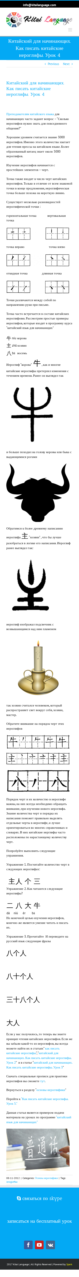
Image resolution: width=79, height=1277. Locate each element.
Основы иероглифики (46, 1178)
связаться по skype (41, 1198)
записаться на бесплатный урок (39, 1221)
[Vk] (50, 1245)
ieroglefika (11, 1181)
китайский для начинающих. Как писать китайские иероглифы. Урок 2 (38, 1057)
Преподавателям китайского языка (30, 114)
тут (42, 1081)
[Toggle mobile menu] (70, 30)
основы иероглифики (50, 1090)
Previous (53, 64)
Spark (69, 1264)
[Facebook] (28, 1245)
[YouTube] (39, 1245)
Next (66, 64)
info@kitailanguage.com (39, 5)
